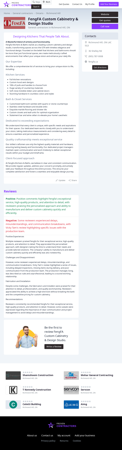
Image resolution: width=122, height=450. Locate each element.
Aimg (84, 404)
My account (64, 435)
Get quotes (105, 20)
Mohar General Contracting (97, 375)
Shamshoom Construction (38, 375)
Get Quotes (64, 4)
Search (36, 6)
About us (32, 435)
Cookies (77, 440)
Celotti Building (32, 404)
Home (7, 13)
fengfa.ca (93, 61)
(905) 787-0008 (96, 56)
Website (105, 14)
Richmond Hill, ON (30, 378)
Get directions (100, 67)
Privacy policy (48, 440)
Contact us (47, 435)
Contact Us (77, 4)
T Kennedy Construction (37, 389)
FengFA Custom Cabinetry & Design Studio (53, 21)
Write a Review (53, 346)
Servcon (85, 389)
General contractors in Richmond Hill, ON (49, 27)
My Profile (89, 4)
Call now (105, 26)
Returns (64, 440)
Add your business (85, 435)
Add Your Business (108, 4)
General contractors (23, 13)
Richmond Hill (53, 13)
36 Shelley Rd (95, 50)
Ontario (39, 13)
